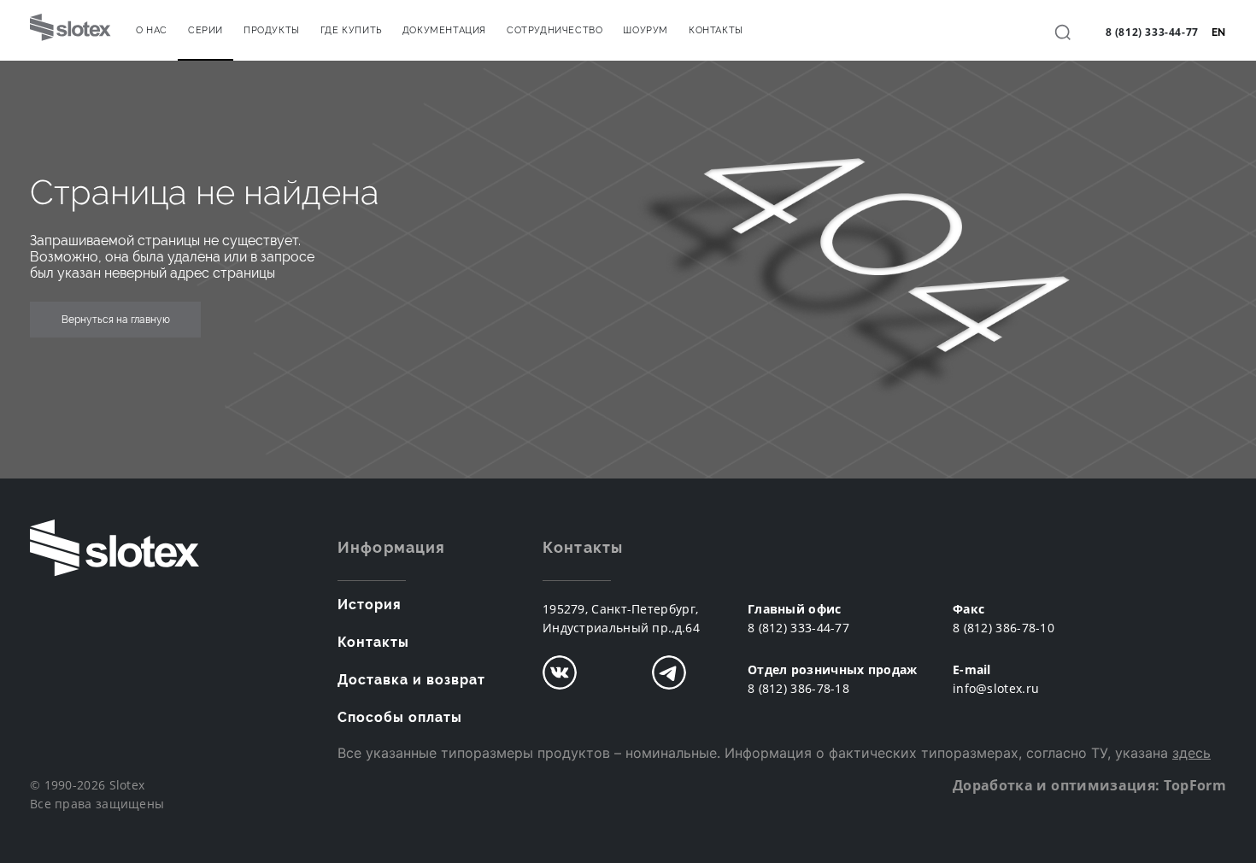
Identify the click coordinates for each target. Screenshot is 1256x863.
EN (1219, 32)
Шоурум (645, 30)
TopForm (1195, 785)
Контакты (716, 30)
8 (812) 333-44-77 (1152, 32)
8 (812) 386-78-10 (1003, 627)
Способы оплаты (399, 717)
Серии (205, 30)
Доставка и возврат (411, 680)
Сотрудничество (554, 30)
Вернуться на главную (116, 320)
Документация (444, 30)
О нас (151, 30)
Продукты (272, 30)
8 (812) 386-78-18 (798, 688)
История (369, 604)
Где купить (351, 30)
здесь (1191, 752)
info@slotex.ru (996, 688)
